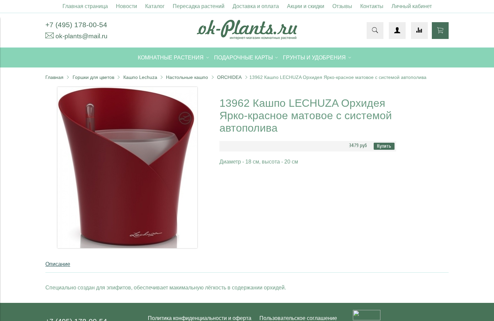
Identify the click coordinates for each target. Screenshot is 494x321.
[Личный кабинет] (397, 30)
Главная (54, 77)
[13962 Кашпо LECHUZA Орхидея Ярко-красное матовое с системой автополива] (127, 246)
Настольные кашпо (187, 77)
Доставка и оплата (256, 6)
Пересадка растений (198, 6)
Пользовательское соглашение (298, 318)
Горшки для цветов (93, 77)
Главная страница (85, 6)
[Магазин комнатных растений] (247, 38)
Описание (57, 264)
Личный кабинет (412, 6)
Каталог (155, 6)
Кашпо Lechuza (140, 77)
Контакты (371, 6)
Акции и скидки (305, 6)
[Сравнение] (419, 30)
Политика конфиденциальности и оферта (199, 318)
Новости (126, 6)
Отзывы (342, 6)
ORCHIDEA (229, 77)
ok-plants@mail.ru (81, 36)
